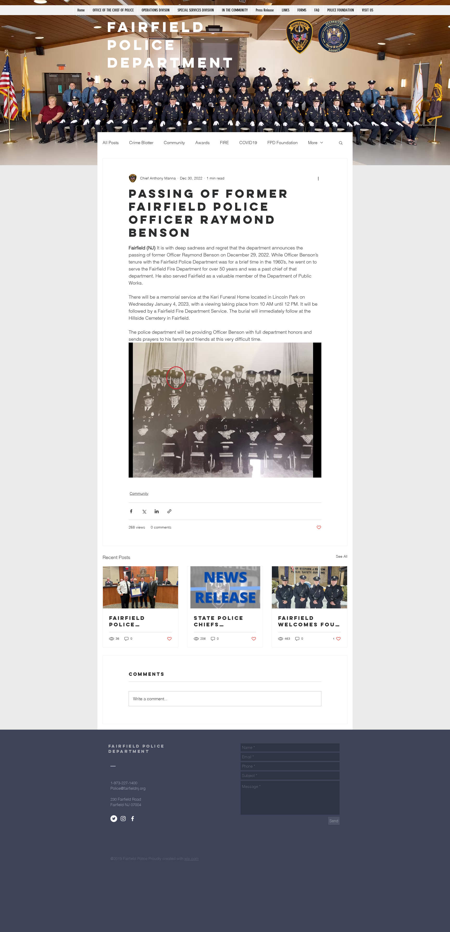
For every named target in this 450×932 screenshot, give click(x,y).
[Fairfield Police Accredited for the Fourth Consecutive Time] (140, 587)
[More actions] (318, 178)
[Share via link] (169, 511)
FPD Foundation (282, 142)
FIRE (224, 142)
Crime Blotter (141, 142)
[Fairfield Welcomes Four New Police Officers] (309, 587)
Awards (202, 142)
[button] (340, 142)
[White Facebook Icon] (132, 818)
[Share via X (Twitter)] (143, 511)
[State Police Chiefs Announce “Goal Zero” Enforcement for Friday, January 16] (225, 587)
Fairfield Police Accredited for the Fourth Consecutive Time (140, 621)
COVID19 (248, 142)
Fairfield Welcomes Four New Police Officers (309, 621)
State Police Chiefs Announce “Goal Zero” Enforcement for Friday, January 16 (220, 621)
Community (174, 142)
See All (341, 556)
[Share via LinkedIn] (156, 511)
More (312, 142)
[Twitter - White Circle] (113, 818)
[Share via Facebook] (131, 511)
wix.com (191, 858)
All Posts (111, 142)
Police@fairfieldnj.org (128, 788)
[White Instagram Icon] (123, 818)
